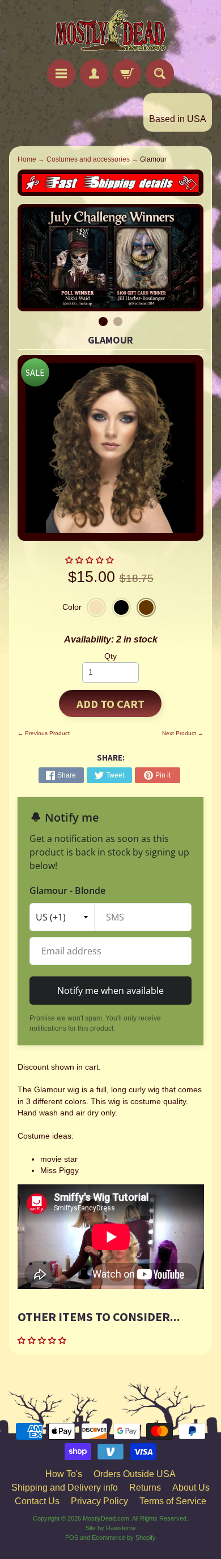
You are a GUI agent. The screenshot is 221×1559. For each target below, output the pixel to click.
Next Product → (182, 733)
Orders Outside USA (135, 1474)
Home (27, 159)
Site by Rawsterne (111, 1528)
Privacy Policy (99, 1501)
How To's (63, 1474)
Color (72, 607)
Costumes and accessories (88, 159)
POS (71, 1537)
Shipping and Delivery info (64, 1487)
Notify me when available (110, 990)
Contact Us (37, 1501)
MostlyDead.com (106, 1518)
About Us (191, 1487)
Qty (110, 656)
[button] (90, 560)
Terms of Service (172, 1501)
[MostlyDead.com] (110, 31)
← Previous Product (44, 733)
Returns (145, 1487)
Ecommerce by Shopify (124, 1537)
